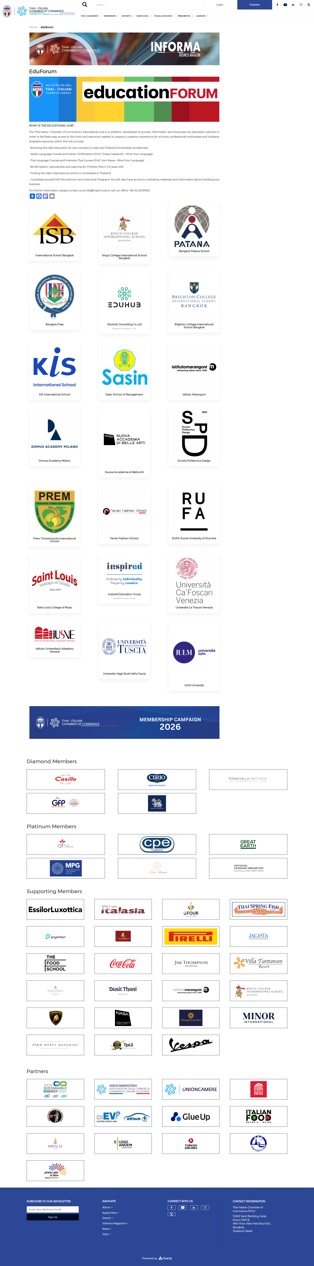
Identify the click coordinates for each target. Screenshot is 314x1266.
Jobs (105, 1234)
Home (33, 27)
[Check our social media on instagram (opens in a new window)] (205, 1208)
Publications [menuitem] (163, 16)
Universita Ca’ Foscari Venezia (194, 607)
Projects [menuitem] (184, 16)
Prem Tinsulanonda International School (54, 540)
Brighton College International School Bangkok (194, 326)
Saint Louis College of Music (54, 607)
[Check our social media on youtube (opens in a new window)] (182, 1207)
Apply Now (109, 1212)
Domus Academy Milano (54, 460)
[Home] (39, 11)
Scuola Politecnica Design (194, 460)
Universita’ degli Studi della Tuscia (124, 673)
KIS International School (54, 394)
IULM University (194, 685)
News (105, 1228)
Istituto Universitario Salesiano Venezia (55, 650)
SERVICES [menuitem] (142, 16)
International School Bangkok (54, 255)
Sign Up (52, 1217)
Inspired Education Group (124, 594)
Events (106, 1218)
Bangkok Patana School (194, 251)
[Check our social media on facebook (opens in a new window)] (171, 1208)
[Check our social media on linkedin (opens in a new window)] (194, 1208)
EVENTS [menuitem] (126, 16)
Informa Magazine (114, 1223)
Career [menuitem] (200, 16)
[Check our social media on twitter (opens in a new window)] (171, 1214)
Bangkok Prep (55, 324)
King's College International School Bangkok (124, 257)
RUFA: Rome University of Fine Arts (194, 538)
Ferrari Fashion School (124, 538)
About (106, 1207)
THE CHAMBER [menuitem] (89, 16)
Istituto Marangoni (194, 394)
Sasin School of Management (124, 394)
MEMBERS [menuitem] (110, 16)
